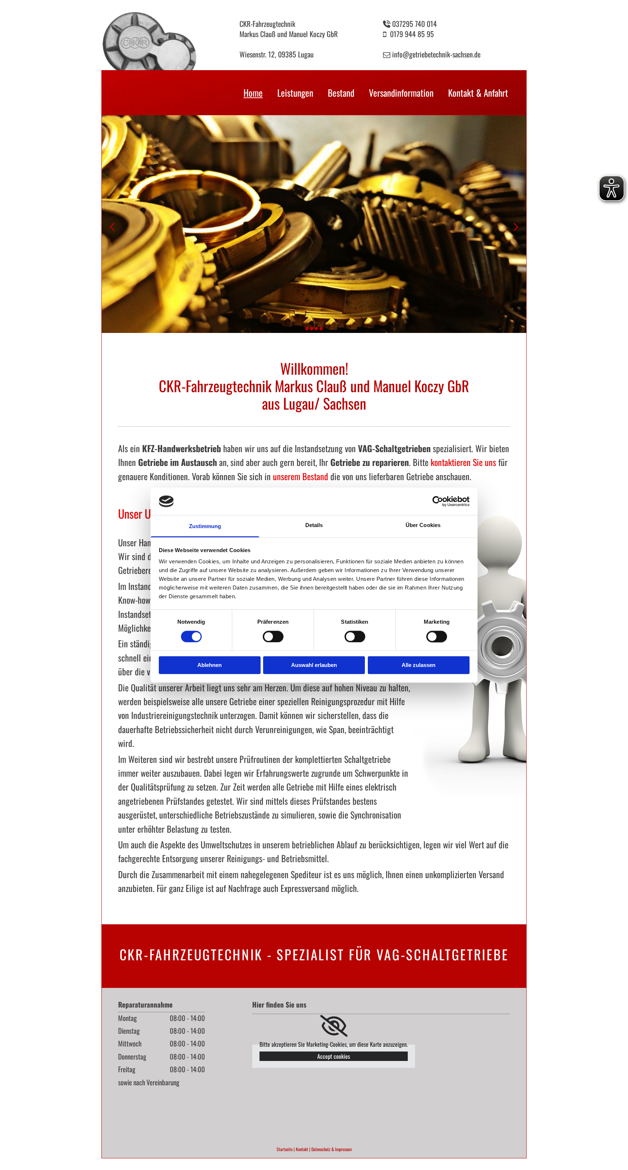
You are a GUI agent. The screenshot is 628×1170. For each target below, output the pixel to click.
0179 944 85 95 (412, 33)
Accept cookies (333, 1056)
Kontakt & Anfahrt (478, 92)
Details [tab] (314, 525)
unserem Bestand (300, 476)
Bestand (341, 92)
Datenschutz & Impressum (331, 1149)
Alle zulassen (418, 665)
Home (253, 92)
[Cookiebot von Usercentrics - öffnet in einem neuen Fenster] (438, 501)
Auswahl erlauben (314, 665)
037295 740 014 (414, 23)
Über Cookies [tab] (423, 525)
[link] (333, 1026)
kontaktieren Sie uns (463, 462)
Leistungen (295, 92)
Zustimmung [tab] (205, 526)
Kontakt (302, 1149)
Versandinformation (401, 92)
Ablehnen (209, 665)
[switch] (273, 636)
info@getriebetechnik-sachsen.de (436, 54)
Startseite (285, 1149)
